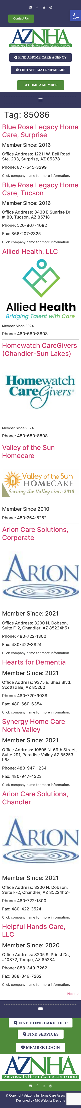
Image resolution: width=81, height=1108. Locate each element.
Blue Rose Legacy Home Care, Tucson (40, 189)
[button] (75, 15)
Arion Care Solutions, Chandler (35, 798)
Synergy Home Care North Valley (33, 725)
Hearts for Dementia (34, 662)
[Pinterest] (51, 7)
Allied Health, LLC (30, 251)
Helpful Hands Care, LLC (33, 930)
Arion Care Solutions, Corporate (35, 533)
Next (73, 994)
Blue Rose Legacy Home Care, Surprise (40, 131)
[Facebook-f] (37, 7)
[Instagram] (44, 7)
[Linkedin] (30, 7)
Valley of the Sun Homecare (28, 451)
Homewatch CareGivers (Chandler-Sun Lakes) (39, 349)
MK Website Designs (50, 1100)
